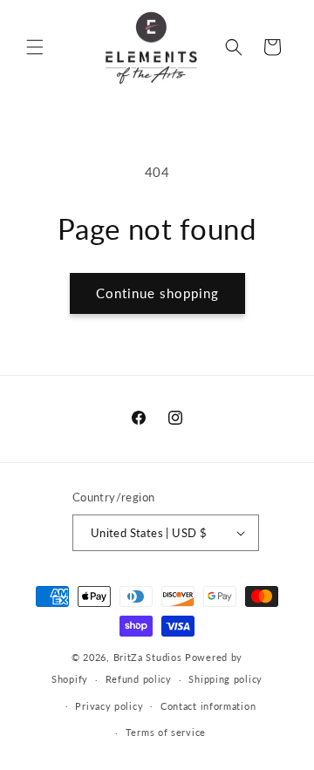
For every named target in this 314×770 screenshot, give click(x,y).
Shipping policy (225, 679)
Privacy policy (109, 706)
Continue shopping (157, 293)
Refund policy (139, 679)
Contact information (208, 706)
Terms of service (166, 732)
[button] (35, 47)
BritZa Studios (147, 657)
